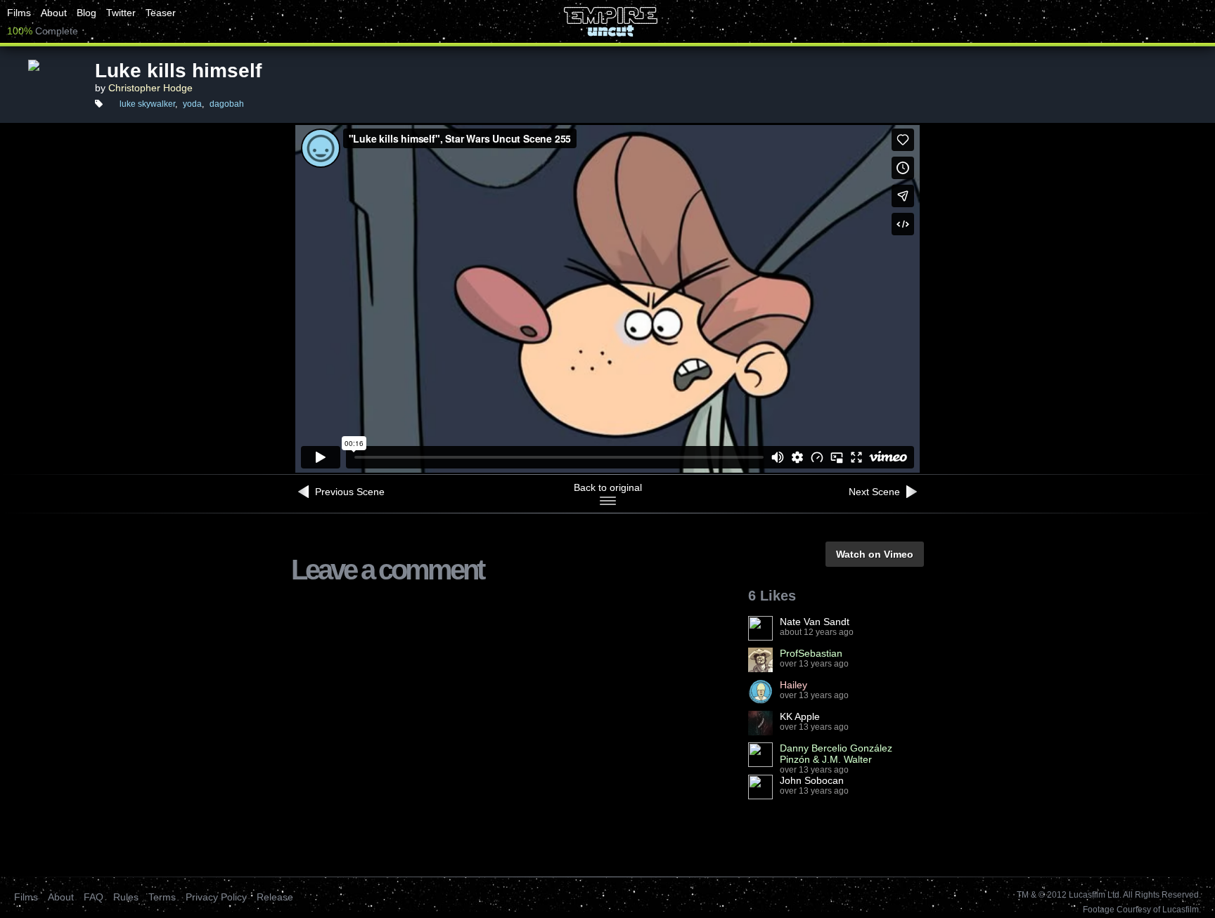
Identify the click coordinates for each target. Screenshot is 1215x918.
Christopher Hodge (150, 87)
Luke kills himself (178, 70)
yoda (192, 104)
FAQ (93, 897)
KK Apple (800, 716)
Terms (162, 897)
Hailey (793, 684)
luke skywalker (147, 104)
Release (275, 897)
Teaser (161, 12)
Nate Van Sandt (814, 621)
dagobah (227, 104)
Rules (126, 897)
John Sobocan (812, 780)
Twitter (121, 12)
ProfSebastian (811, 653)
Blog (86, 12)
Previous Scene (348, 491)
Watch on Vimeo (874, 554)
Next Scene (876, 491)
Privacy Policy (216, 897)
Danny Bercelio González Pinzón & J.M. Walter (836, 753)
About (54, 12)
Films (19, 12)
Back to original (608, 487)
